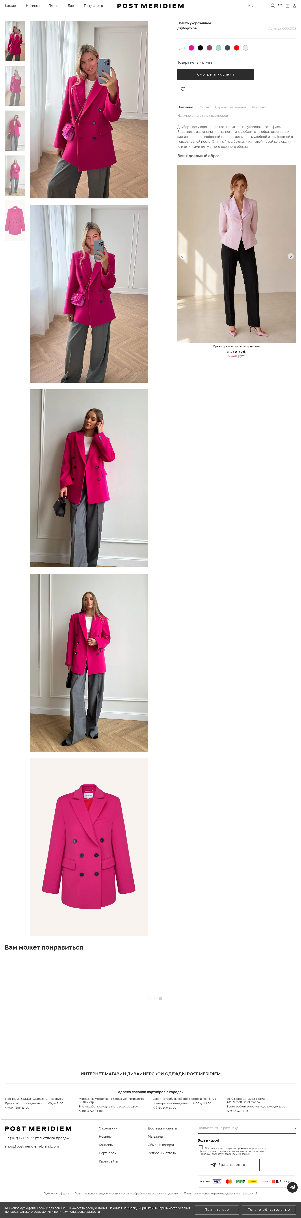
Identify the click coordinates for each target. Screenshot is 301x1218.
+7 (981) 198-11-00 (164, 1107)
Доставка (259, 107)
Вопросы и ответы (162, 1153)
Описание (185, 107)
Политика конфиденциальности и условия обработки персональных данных (126, 1193)
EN (250, 6)
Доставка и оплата (162, 1128)
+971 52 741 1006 (237, 1111)
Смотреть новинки (215, 74)
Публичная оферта (56, 1193)
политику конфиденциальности (77, 1211)
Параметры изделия (230, 107)
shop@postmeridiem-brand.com (32, 1146)
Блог (71, 6)
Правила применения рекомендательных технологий (220, 1193)
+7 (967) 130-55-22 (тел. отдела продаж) (38, 1138)
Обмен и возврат (161, 1145)
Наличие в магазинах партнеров (202, 116)
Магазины (155, 1137)
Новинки (33, 6)
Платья (53, 6)
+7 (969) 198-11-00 (17, 1107)
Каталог (11, 6)
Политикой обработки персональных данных (224, 1154)
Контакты (106, 1145)
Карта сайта (108, 1161)
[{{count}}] (287, 5)
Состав (204, 107)
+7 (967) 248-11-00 (91, 1111)
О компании (108, 1128)
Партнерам (108, 1153)
